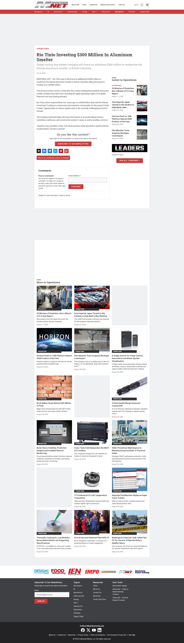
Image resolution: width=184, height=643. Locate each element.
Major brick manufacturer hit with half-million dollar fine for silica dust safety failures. (54, 410)
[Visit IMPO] (92, 572)
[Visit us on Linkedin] (99, 630)
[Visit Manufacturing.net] (125, 572)
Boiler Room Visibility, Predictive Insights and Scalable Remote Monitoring (51, 450)
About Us (52, 635)
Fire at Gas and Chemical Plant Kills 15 (91, 538)
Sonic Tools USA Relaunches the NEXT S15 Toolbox (91, 449)
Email (36, 590)
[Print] (39, 151)
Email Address (74, 176)
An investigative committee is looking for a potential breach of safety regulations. (90, 542)
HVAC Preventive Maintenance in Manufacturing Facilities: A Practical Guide (128, 450)
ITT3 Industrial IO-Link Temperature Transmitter (90, 496)
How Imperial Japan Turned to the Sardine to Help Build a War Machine (123, 105)
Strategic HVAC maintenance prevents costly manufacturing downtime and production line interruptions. (129, 458)
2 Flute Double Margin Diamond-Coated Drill (126, 404)
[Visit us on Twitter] (88, 630)
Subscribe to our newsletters (73, 144)
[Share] (44, 151)
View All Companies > (129, 161)
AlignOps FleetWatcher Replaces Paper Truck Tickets (129, 496)
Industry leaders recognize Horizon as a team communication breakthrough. (54, 363)
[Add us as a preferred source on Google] (66, 151)
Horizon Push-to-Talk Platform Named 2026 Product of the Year (122, 119)
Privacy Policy (83, 635)
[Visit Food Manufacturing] (58, 572)
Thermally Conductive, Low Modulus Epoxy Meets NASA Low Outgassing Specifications (53, 540)
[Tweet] (55, 151)
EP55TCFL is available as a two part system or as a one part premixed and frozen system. (54, 547)
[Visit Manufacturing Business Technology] (142, 572)
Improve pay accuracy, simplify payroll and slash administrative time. (128, 502)
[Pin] (61, 151)
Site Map (132, 635)
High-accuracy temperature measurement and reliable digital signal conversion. (91, 502)
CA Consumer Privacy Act (116, 635)
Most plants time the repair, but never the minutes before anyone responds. (52, 320)
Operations (43, 49)
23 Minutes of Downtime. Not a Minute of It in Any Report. (123, 91)
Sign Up (41, 601)
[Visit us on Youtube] (94, 630)
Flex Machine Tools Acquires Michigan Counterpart (120, 133)
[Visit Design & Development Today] (41, 572)
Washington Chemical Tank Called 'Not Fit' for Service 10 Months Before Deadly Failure (129, 540)
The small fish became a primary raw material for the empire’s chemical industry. (91, 320)
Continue (75, 187)
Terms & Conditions (98, 635)
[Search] (142, 5)
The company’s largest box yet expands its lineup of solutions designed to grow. (90, 455)
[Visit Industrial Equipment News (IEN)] (74, 572)
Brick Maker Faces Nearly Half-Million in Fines (54, 404)
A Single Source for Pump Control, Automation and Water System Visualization (127, 358)
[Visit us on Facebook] (83, 630)
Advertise (71, 635)
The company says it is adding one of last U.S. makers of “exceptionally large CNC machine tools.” (92, 364)
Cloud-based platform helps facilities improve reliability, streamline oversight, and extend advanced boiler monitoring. (54, 458)
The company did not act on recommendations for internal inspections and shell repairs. (129, 547)
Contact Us (62, 635)
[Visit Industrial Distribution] (108, 572)
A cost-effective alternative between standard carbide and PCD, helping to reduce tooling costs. (129, 411)
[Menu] (147, 5)
